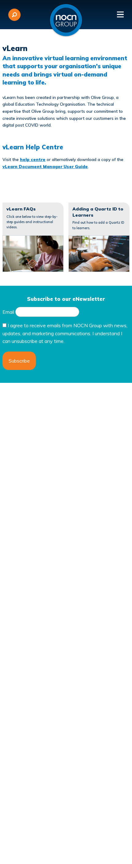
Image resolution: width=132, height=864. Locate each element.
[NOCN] (66, 20)
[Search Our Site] (14, 15)
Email (8, 312)
